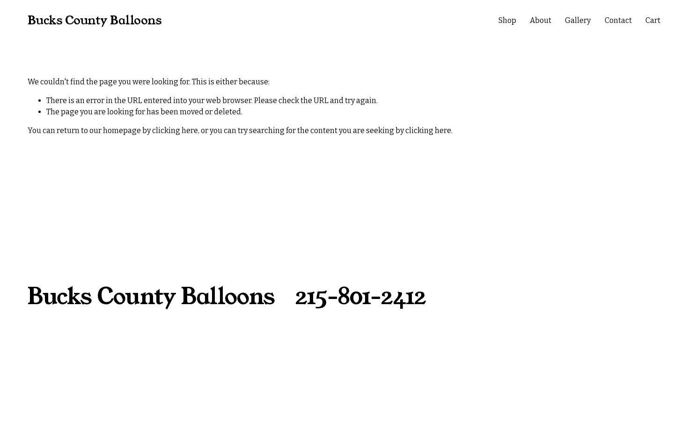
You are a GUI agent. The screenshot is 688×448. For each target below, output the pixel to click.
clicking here (175, 130)
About (540, 20)
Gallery (578, 20)
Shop (507, 20)
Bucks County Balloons (95, 20)
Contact (618, 20)
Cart (652, 20)
